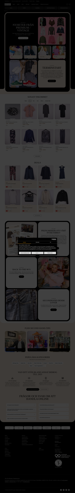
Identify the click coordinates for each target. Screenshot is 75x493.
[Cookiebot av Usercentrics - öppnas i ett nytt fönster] (52, 239)
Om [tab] (50, 242)
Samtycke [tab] (24, 242)
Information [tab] (37, 242)
